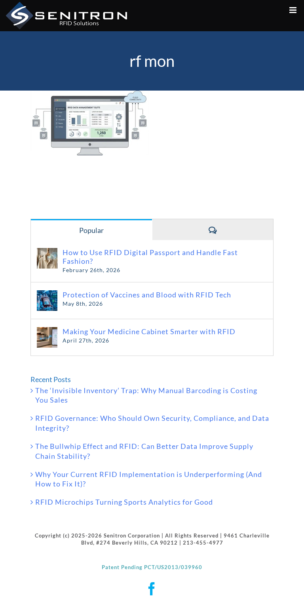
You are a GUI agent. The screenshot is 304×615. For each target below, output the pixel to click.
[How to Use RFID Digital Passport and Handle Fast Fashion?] (47, 252)
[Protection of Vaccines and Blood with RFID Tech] (47, 295)
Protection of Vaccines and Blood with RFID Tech (147, 294)
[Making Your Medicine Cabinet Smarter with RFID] (47, 331)
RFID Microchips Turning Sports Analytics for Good (124, 502)
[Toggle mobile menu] (293, 10)
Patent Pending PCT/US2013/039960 (152, 567)
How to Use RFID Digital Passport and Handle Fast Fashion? (150, 256)
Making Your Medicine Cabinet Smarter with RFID (149, 331)
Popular (91, 230)
